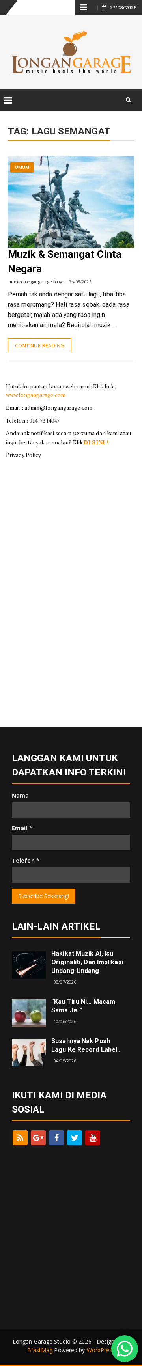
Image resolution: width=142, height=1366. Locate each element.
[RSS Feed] (20, 1137)
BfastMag (40, 1350)
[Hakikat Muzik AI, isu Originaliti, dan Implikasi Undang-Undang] (29, 964)
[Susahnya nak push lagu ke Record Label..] (29, 1052)
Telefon (25, 860)
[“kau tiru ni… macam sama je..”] (29, 1012)
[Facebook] (56, 1137)
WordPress (101, 1350)
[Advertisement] (71, 512)
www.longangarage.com (35, 395)
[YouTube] (92, 1137)
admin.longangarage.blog (35, 282)
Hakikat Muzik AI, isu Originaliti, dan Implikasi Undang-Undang (87, 962)
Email (22, 828)
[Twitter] (74, 1137)
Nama (20, 795)
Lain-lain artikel (56, 926)
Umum (22, 167)
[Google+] (38, 1137)
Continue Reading (39, 345)
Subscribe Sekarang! (43, 896)
